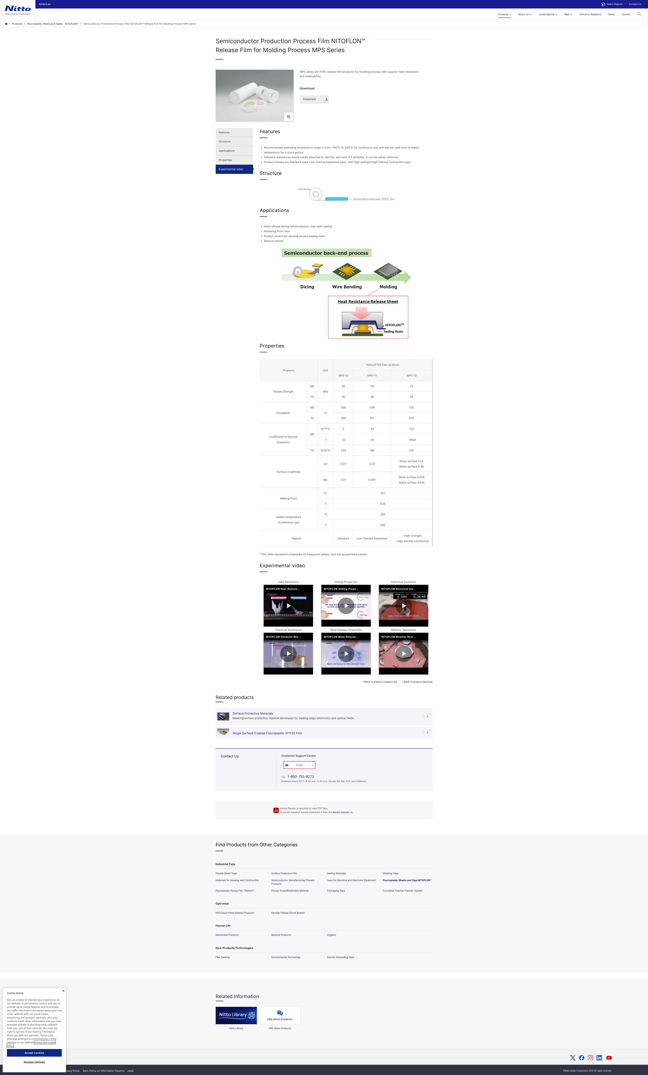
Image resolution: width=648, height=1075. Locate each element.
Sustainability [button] (546, 14)
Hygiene (331, 934)
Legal (131, 1070)
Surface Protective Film (284, 873)
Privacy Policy (71, 1070)
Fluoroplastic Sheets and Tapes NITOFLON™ (53, 23)
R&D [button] (566, 14)
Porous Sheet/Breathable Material (289, 890)
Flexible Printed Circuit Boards (288, 912)
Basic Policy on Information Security (103, 1070)
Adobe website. (341, 812)
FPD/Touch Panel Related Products (235, 912)
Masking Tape (390, 873)
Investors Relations (590, 14)
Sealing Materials (336, 873)
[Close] (63, 991)
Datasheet (309, 99)
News (611, 14)
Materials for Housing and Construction (237, 880)
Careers (626, 14)
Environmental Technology (285, 957)
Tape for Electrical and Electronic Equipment (351, 880)
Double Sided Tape (226, 873)
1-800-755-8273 (300, 777)
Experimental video (231, 169)
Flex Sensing (223, 957)
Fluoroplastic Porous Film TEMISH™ (235, 890)
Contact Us (635, 4)
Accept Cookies (34, 1052)
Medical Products (281, 934)
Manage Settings (34, 1062)
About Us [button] (523, 14)
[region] (34, 1030)
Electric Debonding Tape (340, 957)
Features (224, 132)
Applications (227, 150)
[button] (639, 13)
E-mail (299, 765)
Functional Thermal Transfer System (402, 890)
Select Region (614, 4)
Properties (225, 160)
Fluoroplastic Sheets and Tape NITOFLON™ (407, 880)
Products (17, 23)
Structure (225, 141)
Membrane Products (227, 934)
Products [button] (503, 14)
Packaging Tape (336, 890)
